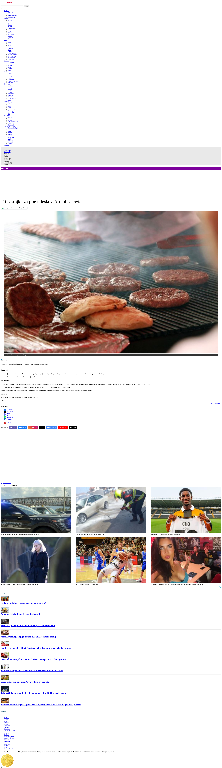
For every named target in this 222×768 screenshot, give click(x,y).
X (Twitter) (10, 411)
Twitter (6, 745)
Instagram (34, 427)
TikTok (74, 427)
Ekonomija (7, 61)
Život (5, 155)
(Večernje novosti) (216, 403)
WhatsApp (10, 417)
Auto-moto (7, 115)
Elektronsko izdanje (9, 749)
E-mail (9, 422)
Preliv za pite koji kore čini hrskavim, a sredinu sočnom (28, 625)
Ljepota (6, 156)
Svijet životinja (8, 163)
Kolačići (6, 739)
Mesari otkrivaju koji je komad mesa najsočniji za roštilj (28, 636)
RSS (5, 747)
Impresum (7, 741)
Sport (5, 40)
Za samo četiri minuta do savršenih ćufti (20, 614)
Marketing (7, 735)
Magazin (6, 101)
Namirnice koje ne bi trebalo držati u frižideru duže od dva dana (32, 670)
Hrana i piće (7, 158)
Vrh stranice (5, 715)
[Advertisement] (111, 183)
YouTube (64, 427)
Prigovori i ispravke (6, 483)
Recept (6, 164)
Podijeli (5, 406)
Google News (52, 427)
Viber (8, 413)
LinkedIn (9, 419)
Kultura (6, 71)
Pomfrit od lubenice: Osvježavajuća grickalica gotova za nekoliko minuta (36, 648)
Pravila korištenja (9, 736)
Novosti (6, 18)
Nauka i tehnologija (9, 126)
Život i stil (7, 84)
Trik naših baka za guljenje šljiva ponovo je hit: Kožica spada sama (33, 693)
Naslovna (6, 11)
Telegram (9, 415)
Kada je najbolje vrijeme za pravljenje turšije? (23, 603)
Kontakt (6, 733)
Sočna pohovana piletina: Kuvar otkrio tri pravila (25, 682)
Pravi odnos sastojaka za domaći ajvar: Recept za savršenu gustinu (33, 659)
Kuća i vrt (7, 159)
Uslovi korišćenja (9, 738)
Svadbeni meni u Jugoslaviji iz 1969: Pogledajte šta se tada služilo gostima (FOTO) (41, 704)
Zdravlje (6, 153)
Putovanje (7, 161)
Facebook (9, 409)
